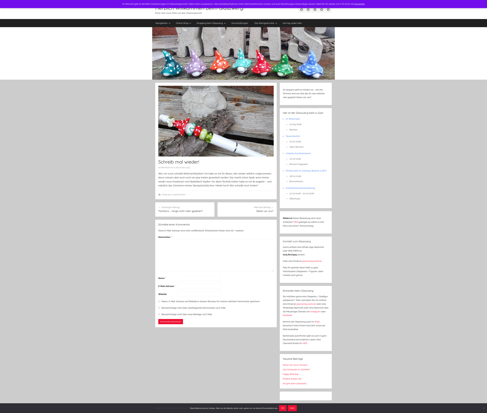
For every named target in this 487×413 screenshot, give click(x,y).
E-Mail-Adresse (166, 286)
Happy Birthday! (291, 374)
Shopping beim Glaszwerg (210, 23)
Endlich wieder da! (292, 378)
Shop (317, 321)
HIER (296, 222)
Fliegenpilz (166, 194)
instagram (315, 311)
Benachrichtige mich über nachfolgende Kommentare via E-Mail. (194, 308)
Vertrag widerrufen (292, 23)
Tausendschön (293, 136)
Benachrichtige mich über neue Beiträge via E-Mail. (187, 314)
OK (282, 408)
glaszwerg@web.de (312, 261)
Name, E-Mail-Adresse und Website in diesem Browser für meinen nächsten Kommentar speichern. (211, 301)
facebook (287, 315)
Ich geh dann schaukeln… (295, 383)
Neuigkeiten (161, 23)
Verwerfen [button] (359, 4)
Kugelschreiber (179, 194)
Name (162, 278)
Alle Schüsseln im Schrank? (296, 369)
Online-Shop (182, 23)
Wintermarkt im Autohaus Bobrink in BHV (306, 170)
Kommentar (165, 237)
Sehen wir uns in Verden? (295, 365)
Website (162, 294)
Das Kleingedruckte (264, 23)
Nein (292, 408)
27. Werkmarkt (293, 119)
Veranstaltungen (239, 23)
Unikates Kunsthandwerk (298, 153)
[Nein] (484, 408)
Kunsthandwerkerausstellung (300, 188)
